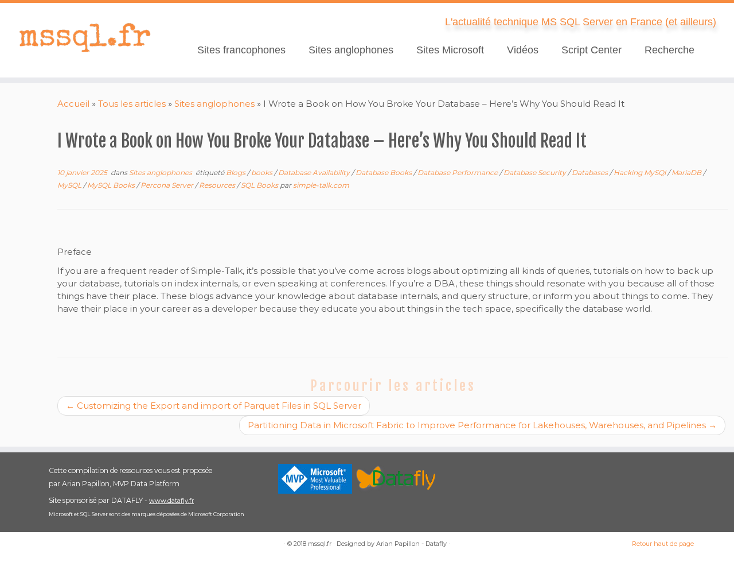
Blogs (236, 172)
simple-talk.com (321, 185)
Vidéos (522, 50)
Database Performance (458, 172)
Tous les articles (132, 103)
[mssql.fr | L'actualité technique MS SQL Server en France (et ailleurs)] (84, 37)
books (262, 172)
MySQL (70, 185)
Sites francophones (241, 50)
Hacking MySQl (640, 172)
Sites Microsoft (450, 50)
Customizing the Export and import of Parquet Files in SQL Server (213, 405)
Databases (591, 172)
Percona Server (167, 185)
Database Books (384, 172)
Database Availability (315, 172)
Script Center (591, 50)
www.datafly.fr (171, 501)
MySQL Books (111, 185)
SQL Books (260, 185)
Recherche (669, 50)
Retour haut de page (663, 544)
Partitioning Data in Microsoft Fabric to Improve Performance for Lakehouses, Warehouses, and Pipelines (482, 425)
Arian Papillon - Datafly (411, 544)
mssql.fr (319, 544)
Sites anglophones (351, 50)
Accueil (73, 103)
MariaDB (687, 172)
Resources (218, 185)
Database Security (535, 172)
